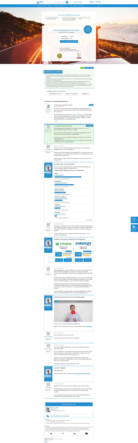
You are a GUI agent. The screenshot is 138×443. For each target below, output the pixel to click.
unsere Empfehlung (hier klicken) (81, 373)
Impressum (45, 440)
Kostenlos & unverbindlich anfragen (69, 41)
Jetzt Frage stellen (89, 67)
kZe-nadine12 (48, 149)
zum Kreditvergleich (59, 260)
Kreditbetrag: (64, 36)
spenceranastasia (49, 336)
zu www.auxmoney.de (59, 214)
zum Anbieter (67, 260)
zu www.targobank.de (59, 206)
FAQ (82, 67)
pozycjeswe (48, 387)
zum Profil (48, 307)
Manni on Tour (48, 348)
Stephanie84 (48, 109)
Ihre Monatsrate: (65, 38)
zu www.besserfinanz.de (60, 182)
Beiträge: (48, 112)
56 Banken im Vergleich (71, 93)
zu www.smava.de (58, 175)
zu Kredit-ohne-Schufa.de (60, 198)
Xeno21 (48, 227)
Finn (48, 271)
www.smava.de (73, 140)
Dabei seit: (46, 111)
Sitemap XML (46, 442)
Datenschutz (46, 441)
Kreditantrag (84, 93)
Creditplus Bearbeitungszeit (78, 114)
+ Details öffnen (69, 257)
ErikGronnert (48, 129)
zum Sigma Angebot (59, 190)
